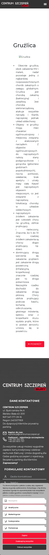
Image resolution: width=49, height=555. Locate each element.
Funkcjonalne (13, 521)
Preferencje (13, 528)
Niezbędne (12, 501)
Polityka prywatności (22, 495)
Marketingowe (14, 514)
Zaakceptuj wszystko (24, 541)
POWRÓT (36, 344)
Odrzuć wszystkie (24, 547)
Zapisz (24, 535)
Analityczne (13, 507)
